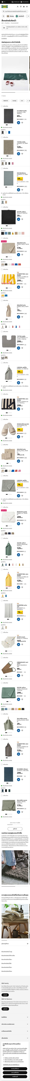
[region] (15, 1061)
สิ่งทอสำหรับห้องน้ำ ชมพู (7, 951)
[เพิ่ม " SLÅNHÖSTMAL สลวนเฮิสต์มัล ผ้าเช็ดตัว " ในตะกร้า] (18, 287)
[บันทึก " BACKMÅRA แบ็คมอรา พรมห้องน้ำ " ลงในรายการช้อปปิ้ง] (22, 779)
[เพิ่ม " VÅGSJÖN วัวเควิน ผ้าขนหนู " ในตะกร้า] (18, 461)
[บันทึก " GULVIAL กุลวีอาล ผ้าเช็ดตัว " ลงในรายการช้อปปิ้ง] (22, 699)
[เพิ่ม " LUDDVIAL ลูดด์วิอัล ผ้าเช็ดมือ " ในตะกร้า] (18, 382)
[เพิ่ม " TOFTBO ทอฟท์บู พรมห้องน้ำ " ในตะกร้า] (18, 153)
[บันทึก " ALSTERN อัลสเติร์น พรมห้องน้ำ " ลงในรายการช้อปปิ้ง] (22, 122)
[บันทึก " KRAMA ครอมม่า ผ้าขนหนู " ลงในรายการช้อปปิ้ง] (22, 644)
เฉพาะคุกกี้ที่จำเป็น (15, 1072)
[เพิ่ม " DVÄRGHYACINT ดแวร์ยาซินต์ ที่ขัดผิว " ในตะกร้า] (18, 675)
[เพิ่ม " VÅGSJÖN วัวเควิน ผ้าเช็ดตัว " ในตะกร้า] (18, 254)
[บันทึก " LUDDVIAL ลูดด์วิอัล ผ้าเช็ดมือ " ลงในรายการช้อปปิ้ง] (22, 382)
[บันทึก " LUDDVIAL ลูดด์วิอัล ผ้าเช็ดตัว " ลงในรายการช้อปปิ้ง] (22, 495)
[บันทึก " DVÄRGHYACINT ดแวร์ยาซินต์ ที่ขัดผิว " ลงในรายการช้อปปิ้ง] (22, 675)
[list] (15, 16)
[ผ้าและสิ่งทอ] (3, 16)
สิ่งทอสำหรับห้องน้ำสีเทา (7, 967)
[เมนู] (26, 6)
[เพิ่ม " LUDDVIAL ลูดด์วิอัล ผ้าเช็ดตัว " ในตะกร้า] (18, 495)
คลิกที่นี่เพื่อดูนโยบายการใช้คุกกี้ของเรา (11, 1064)
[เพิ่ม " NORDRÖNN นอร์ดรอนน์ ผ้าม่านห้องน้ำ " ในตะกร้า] (18, 619)
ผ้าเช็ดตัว (23, 34)
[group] (23, 859)
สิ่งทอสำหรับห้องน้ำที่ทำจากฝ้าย (8, 955)
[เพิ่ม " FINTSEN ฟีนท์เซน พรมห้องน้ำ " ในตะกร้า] (18, 189)
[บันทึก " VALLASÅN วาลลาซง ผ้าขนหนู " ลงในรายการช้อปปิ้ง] (22, 730)
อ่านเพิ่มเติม (4, 38)
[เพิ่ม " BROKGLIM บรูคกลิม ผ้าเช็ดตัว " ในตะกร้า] (18, 523)
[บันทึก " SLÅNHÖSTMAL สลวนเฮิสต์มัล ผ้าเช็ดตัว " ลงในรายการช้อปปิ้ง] (22, 287)
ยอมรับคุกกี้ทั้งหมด (15, 1068)
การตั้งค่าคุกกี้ (15, 1076)
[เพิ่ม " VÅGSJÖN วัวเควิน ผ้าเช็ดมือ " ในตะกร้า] (18, 317)
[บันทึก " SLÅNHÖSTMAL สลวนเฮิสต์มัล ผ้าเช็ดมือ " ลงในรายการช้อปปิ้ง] (22, 587)
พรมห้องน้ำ (10, 36)
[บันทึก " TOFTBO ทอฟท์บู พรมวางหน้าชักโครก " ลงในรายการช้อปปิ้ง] (22, 348)
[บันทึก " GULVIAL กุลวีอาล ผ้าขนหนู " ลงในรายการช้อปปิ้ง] (22, 219)
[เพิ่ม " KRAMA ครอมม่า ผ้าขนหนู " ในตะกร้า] (18, 644)
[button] (15, 867)
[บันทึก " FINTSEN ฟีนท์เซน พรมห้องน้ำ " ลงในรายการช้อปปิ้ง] (22, 189)
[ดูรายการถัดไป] (28, 16)
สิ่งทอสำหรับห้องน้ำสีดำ (6, 963)
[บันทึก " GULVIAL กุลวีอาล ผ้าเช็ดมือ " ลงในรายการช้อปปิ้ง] (22, 554)
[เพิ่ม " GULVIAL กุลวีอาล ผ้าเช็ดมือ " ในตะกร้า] (18, 554)
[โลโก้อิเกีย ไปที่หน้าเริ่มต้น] (5, 6)
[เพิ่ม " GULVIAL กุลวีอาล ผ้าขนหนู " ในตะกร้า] (18, 219)
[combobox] (15, 11)
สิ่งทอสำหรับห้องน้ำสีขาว (7, 959)
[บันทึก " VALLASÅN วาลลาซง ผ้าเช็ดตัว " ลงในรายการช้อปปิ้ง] (22, 812)
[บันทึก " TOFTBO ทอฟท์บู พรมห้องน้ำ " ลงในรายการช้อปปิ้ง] (22, 153)
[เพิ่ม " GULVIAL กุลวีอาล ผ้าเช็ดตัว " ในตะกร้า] (18, 699)
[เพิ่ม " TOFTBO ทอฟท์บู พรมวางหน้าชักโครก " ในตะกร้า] (18, 348)
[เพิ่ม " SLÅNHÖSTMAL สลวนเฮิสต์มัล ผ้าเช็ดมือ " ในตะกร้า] (18, 587)
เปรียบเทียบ (5, 106)
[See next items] (28, 100)
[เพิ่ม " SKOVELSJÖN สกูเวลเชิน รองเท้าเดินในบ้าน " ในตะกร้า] (18, 436)
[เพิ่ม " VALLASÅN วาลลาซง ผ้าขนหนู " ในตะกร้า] (18, 730)
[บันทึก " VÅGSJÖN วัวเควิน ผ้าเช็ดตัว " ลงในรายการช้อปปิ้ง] (22, 254)
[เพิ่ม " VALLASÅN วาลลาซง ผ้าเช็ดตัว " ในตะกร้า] (18, 812)
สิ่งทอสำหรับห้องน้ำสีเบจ (7, 971)
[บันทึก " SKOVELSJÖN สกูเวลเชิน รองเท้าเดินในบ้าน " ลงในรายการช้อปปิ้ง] (22, 436)
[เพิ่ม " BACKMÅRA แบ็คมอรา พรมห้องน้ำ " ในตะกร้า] (18, 779)
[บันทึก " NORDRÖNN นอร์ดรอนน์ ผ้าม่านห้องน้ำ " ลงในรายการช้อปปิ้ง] (22, 619)
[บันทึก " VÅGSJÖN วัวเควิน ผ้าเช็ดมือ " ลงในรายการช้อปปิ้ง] (22, 317)
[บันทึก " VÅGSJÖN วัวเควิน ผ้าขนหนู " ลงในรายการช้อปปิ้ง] (22, 461)
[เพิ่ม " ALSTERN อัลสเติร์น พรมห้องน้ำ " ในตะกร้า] (18, 122)
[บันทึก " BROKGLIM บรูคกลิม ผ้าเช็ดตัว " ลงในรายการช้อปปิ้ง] (22, 523)
